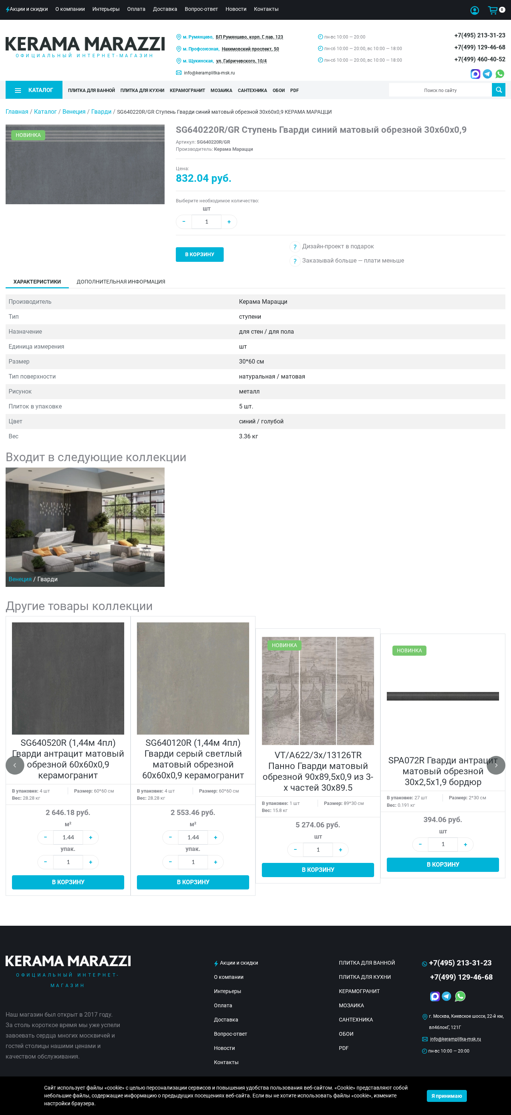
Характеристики (37, 282)
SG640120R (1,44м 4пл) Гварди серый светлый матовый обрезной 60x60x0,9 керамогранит (193, 759)
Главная (17, 111)
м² (68, 824)
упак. (68, 848)
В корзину (199, 254)
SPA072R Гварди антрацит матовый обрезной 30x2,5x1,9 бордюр (443, 771)
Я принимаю (447, 1096)
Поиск (498, 90)
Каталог (45, 111)
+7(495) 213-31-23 (480, 35)
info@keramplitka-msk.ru (209, 73)
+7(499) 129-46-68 (480, 47)
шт (207, 208)
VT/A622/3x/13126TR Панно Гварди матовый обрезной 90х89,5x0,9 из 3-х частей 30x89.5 (318, 771)
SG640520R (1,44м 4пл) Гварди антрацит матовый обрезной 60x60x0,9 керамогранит (68, 759)
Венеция (74, 111)
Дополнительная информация (121, 282)
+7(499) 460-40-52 (480, 59)
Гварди (102, 111)
